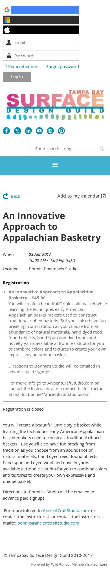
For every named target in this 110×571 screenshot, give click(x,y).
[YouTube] (39, 130)
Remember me (22, 66)
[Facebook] (6, 130)
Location (11, 268)
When (8, 254)
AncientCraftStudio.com (66, 510)
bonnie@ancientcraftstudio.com (48, 523)
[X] (17, 130)
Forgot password (62, 66)
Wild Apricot (61, 564)
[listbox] (82, 195)
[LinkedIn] (28, 130)
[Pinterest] (61, 130)
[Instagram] (50, 130)
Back (15, 196)
